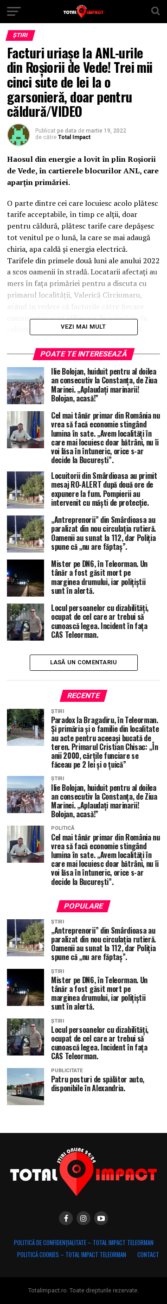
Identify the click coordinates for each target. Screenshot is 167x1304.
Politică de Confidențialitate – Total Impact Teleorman (84, 1242)
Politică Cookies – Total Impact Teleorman (71, 1254)
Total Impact (74, 137)
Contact (148, 1254)
